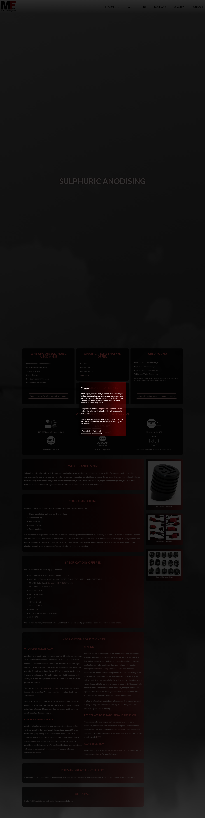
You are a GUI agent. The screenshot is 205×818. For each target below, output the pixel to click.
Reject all (97, 431)
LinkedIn (119, 408)
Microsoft (108, 408)
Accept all (86, 431)
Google (101, 408)
